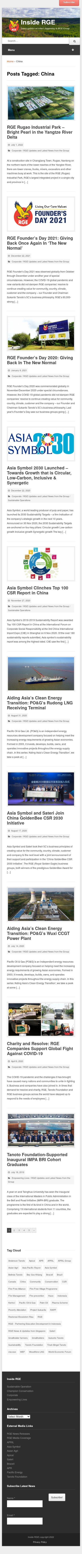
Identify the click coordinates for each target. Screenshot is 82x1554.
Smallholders (38, 1337)
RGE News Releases (18, 1433)
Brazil (59, 1274)
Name (11, 1498)
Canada (12, 1281)
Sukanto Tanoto (55, 1337)
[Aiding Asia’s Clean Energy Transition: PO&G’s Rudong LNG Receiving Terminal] (41, 673)
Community (35, 1281)
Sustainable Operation (19, 1386)
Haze (50, 1295)
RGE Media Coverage (19, 1437)
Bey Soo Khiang (34, 1274)
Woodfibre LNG (36, 1351)
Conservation (51, 1281)
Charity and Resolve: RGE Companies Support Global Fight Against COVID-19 (40, 1048)
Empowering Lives (20, 1177)
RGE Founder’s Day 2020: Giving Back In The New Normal (40, 359)
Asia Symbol (51, 1267)
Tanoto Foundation (34, 1344)
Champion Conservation (20, 1390)
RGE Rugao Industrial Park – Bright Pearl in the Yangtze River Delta (39, 132)
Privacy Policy (40, 1541)
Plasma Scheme (60, 1302)
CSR (64, 1281)
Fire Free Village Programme (43, 1288)
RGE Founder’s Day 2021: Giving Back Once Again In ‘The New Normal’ (40, 243)
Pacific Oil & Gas (27, 1302)
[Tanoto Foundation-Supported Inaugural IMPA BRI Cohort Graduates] (41, 1130)
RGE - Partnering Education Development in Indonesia (34, 1323)
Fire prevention (36, 1295)
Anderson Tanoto (16, 1260)
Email (11, 1515)
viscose (12, 1351)
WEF (22, 1351)
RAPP (53, 1309)
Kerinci (11, 1302)
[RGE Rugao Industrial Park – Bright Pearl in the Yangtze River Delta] (41, 103)
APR (41, 1260)
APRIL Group (64, 1260)
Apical (32, 1260)
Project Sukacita (38, 1309)
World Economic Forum (59, 1351)
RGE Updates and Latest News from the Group (46, 150)
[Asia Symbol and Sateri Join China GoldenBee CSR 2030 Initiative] (41, 788)
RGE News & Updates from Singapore (26, 1330)
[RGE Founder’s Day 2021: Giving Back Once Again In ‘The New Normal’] (41, 214)
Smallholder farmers (18, 1337)
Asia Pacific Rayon (31, 1267)
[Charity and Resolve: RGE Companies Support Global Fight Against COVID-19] (41, 1019)
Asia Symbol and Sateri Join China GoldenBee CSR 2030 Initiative (35, 818)
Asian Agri (13, 1267)
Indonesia (62, 1295)
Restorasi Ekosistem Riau (20, 1316)
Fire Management (16, 1295)
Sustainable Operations (19, 500)
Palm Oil (44, 1302)
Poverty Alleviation (17, 1309)
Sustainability (14, 1344)
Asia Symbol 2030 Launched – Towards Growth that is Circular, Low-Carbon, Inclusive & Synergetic (39, 475)
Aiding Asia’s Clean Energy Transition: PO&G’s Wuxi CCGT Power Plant (38, 933)
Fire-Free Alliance (16, 1288)
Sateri (52, 1330)
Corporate (16, 150)
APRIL (51, 1260)
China (23, 1281)
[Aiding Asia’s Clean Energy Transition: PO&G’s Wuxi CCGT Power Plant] (41, 904)
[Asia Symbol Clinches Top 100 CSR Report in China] (41, 563)
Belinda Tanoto (15, 1274)
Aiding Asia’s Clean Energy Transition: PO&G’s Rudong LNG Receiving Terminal (40, 703)
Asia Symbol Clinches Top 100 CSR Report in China (37, 590)
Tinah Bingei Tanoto (56, 1344)
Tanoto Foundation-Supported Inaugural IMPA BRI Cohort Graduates (37, 1159)
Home (10, 61)
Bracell (49, 1274)
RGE (40, 1316)
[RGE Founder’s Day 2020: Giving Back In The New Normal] (41, 333)
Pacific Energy (14, 1472)
